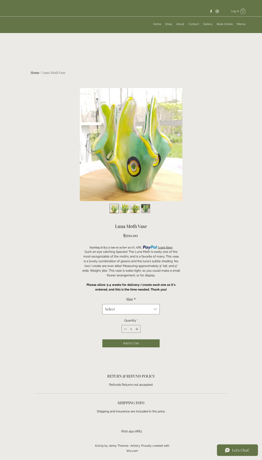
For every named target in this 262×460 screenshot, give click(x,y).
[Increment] (137, 329)
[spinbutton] (131, 329)
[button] (243, 11)
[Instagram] (217, 11)
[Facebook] (211, 11)
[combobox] (131, 309)
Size (131, 299)
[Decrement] (125, 329)
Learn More (165, 247)
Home (35, 72)
